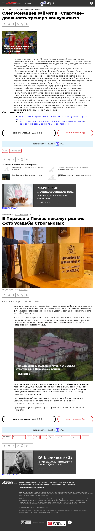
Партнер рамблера (38, 522)
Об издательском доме (27, 482)
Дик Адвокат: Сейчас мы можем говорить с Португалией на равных (51, 121)
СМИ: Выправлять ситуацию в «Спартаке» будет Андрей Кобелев (73, 168)
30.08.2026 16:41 (7, 215)
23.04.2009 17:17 (7, 9)
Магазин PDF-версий (66, 482)
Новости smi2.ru (10, 208)
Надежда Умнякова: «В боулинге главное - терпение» (44, 124)
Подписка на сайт (58, 485)
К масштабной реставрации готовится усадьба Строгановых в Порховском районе (45, 367)
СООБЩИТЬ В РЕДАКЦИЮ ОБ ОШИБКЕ (31, 487)
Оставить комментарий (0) (75, 133)
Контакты (71, 485)
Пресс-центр (43, 482)
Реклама (53, 482)
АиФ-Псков (23, 290)
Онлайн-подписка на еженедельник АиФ (34, 485)
